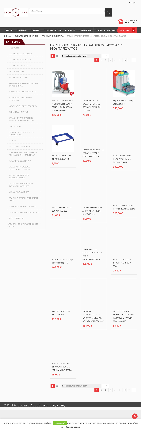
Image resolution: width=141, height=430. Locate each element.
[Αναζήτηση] (108, 12)
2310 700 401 (130, 22)
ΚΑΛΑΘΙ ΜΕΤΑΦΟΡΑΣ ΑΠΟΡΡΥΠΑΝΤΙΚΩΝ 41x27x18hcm (92, 210)
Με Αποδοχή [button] (60, 423)
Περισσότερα (73, 426)
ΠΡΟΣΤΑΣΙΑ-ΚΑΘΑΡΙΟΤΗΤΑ (52, 36)
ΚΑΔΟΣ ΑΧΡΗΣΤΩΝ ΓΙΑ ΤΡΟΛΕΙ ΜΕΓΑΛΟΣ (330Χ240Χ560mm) (93, 153)
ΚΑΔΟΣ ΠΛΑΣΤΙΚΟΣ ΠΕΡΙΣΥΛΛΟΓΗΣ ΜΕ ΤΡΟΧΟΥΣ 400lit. (122, 158)
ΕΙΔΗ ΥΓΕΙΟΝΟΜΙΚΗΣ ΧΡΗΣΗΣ (26, 36)
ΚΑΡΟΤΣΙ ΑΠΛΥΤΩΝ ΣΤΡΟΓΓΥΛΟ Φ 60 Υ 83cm (122, 262)
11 (129, 60)
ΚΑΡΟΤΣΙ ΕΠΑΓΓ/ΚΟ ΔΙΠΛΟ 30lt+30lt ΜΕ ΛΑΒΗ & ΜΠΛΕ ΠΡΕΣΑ (62, 366)
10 (125, 60)
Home (8, 36)
